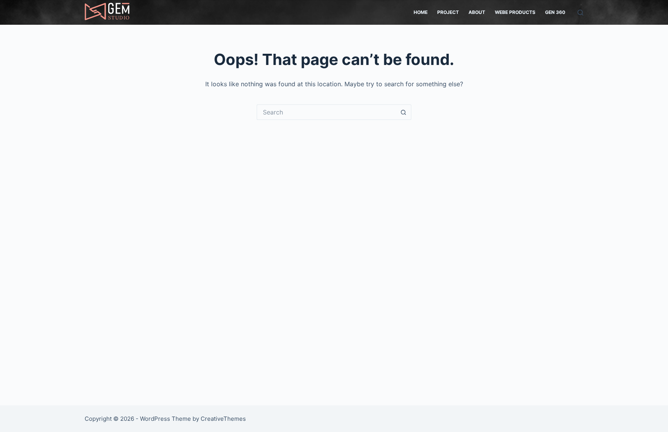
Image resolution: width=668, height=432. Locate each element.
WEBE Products (515, 12)
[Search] (580, 12)
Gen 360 (555, 12)
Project (448, 12)
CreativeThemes (223, 418)
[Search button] (403, 112)
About (477, 12)
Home (421, 12)
